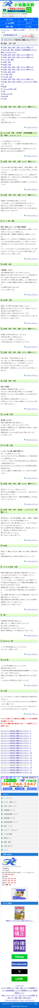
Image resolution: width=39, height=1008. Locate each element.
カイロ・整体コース (10, 802)
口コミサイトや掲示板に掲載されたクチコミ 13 (16, 760)
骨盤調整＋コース (9, 810)
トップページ (5, 30)
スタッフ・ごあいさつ (11, 830)
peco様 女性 (6, 64)
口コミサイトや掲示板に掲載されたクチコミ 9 (16, 750)
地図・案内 (9, 26)
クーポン (29, 26)
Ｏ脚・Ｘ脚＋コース (10, 806)
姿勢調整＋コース (9, 818)
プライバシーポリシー (12, 1000)
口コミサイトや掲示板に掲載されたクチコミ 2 (16, 733)
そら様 (4, 99)
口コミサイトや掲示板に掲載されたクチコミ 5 (16, 740)
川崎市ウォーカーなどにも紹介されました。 (20, 920)
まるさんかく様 (7, 94)
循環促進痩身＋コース (11, 822)
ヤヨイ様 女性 (7, 77)
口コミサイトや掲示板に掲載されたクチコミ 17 (16, 770)
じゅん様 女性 (7, 74)
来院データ (7, 838)
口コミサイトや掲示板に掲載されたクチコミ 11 (16, 755)
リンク (6, 850)
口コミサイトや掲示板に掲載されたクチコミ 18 (16, 772)
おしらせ (10, 19)
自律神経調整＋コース (11, 814)
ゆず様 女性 (6, 62)
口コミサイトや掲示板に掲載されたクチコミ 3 (16, 736)
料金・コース (28, 19)
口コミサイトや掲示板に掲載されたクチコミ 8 (16, 748)
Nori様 (4, 86)
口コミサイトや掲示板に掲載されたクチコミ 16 (16, 767)
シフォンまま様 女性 (9, 89)
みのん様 (5, 96)
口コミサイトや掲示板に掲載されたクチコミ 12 (16, 758)
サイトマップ (30, 1000)
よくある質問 (9, 23)
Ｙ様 (3, 91)
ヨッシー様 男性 (8, 59)
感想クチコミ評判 (19, 30)
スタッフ (29, 23)
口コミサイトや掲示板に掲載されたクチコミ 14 (16, 762)
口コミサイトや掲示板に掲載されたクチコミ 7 (16, 745)
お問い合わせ (8, 846)
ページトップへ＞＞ (32, 127)
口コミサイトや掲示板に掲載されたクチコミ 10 (16, 753)
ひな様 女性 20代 (8, 72)
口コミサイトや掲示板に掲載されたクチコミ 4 (16, 738)
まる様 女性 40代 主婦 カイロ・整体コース (17, 47)
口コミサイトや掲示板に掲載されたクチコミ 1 (16, 731)
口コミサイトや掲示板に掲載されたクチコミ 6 (16, 743)
